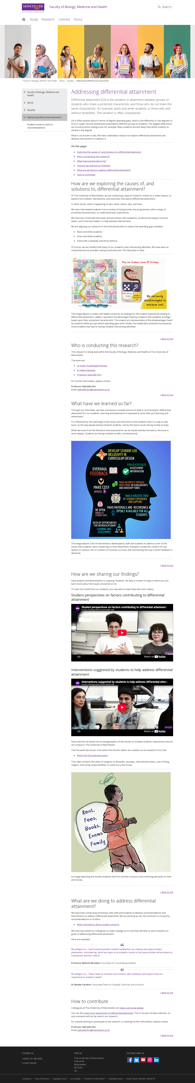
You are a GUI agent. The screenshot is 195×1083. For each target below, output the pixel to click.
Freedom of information (94, 1078)
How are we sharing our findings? (93, 165)
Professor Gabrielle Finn (89, 374)
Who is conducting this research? (93, 156)
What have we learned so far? (91, 161)
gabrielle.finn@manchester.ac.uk (93, 389)
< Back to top (166, 338)
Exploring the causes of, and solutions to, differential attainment (109, 152)
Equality (70, 80)
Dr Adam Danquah (86, 370)
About (62, 80)
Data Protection (42, 1078)
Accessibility (75, 1078)
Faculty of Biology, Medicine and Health (78, 7)
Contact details (29, 1062)
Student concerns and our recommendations (40, 126)
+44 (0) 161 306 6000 (32, 1058)
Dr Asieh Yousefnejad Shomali (92, 365)
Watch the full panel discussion (92, 755)
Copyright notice (60, 1078)
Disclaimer (27, 1078)
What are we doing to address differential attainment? (104, 170)
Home (23, 19)
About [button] (78, 19)
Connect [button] (64, 19)
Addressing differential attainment (92, 80)
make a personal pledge (131, 1007)
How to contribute (86, 174)
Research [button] (48, 19)
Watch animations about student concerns (98, 924)
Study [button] (34, 19)
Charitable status (115, 1078)
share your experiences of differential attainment (108, 1013)
